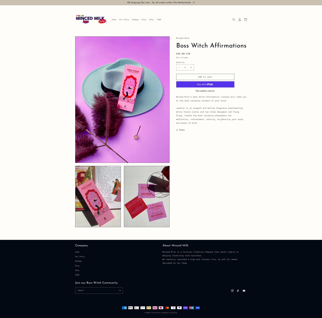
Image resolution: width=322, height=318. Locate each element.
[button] (234, 19)
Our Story (80, 256)
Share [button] (182, 130)
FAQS (77, 275)
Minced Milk (156, 312)
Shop (77, 270)
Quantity (180, 62)
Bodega (78, 261)
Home (77, 252)
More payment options (205, 91)
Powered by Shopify (169, 312)
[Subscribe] (120, 290)
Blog (77, 266)
